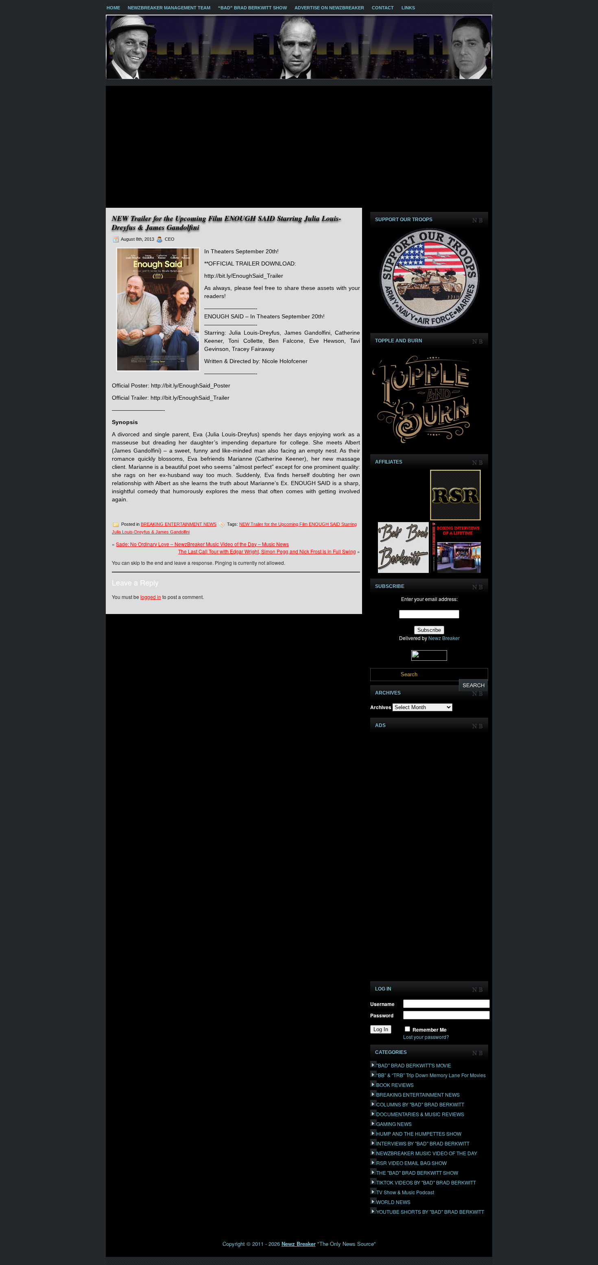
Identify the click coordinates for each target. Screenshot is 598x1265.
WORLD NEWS (393, 1201)
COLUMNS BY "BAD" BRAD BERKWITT (420, 1104)
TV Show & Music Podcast (405, 1192)
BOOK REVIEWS (395, 1084)
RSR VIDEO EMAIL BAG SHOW (411, 1162)
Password (381, 1015)
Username (382, 1004)
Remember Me (429, 1029)
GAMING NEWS (394, 1123)
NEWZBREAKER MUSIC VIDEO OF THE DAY (426, 1153)
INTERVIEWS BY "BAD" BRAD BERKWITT (422, 1143)
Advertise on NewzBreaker (329, 7)
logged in (150, 596)
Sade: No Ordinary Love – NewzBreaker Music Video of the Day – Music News (202, 543)
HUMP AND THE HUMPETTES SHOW (418, 1133)
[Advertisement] (299, 147)
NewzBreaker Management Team (169, 7)
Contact (383, 7)
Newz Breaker (444, 637)
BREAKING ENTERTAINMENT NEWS (178, 524)
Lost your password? (426, 1036)
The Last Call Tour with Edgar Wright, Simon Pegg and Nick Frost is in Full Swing (267, 551)
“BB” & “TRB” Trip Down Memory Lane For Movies (431, 1074)
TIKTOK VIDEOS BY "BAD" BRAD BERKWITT (426, 1182)
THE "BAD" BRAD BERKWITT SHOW (417, 1172)
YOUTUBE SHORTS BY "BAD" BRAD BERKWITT (430, 1211)
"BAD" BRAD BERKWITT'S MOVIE (413, 1065)
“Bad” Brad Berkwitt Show (252, 7)
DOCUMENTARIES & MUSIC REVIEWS (420, 1113)
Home (113, 7)
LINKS (408, 7)
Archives (380, 707)
